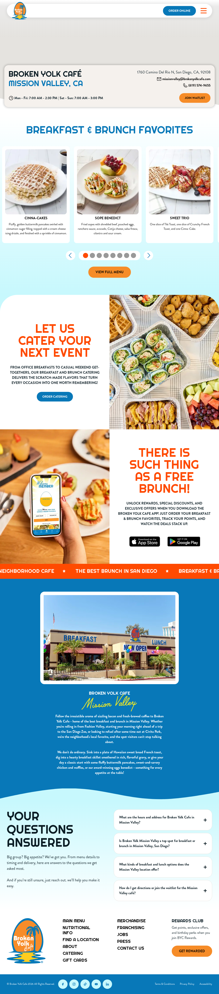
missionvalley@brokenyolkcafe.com (186, 78)
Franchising (130, 927)
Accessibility (206, 984)
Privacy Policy (187, 984)
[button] (203, 10)
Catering (73, 953)
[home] (19, 10)
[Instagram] (74, 984)
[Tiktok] (85, 984)
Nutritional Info (76, 930)
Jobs (122, 934)
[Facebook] (63, 984)
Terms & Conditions (165, 984)
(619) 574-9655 (199, 85)
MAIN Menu (74, 920)
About (70, 946)
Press (124, 941)
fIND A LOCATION (81, 939)
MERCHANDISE (131, 920)
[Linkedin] (107, 984)
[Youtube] (96, 984)
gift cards (75, 960)
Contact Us (130, 948)
